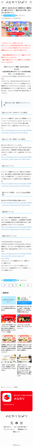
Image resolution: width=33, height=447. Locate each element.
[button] (4, 285)
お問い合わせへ (7, 427)
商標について (16, 432)
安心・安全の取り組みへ (20, 427)
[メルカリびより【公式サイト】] (16, 2)
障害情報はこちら (22, 429)
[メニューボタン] (2, 2)
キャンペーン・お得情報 (9, 15)
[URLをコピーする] (28, 285)
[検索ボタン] (31, 2)
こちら (15, 57)
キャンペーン (22, 15)
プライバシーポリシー (9, 429)
